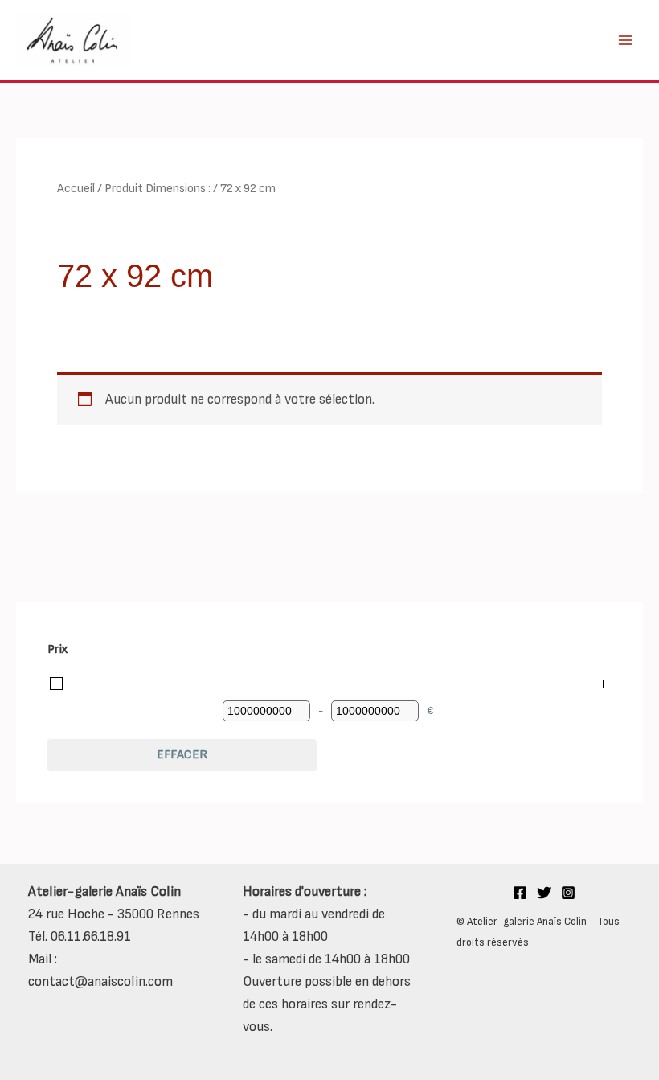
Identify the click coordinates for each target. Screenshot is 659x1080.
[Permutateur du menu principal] (625, 40)
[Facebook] (520, 892)
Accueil (76, 188)
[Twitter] (544, 892)
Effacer (182, 754)
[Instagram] (568, 892)
